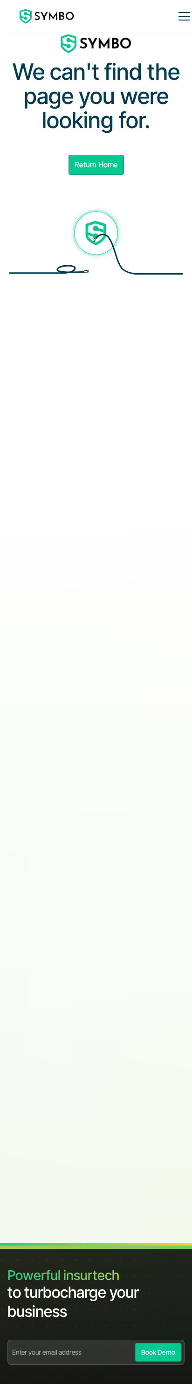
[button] (182, 16)
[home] (47, 16)
